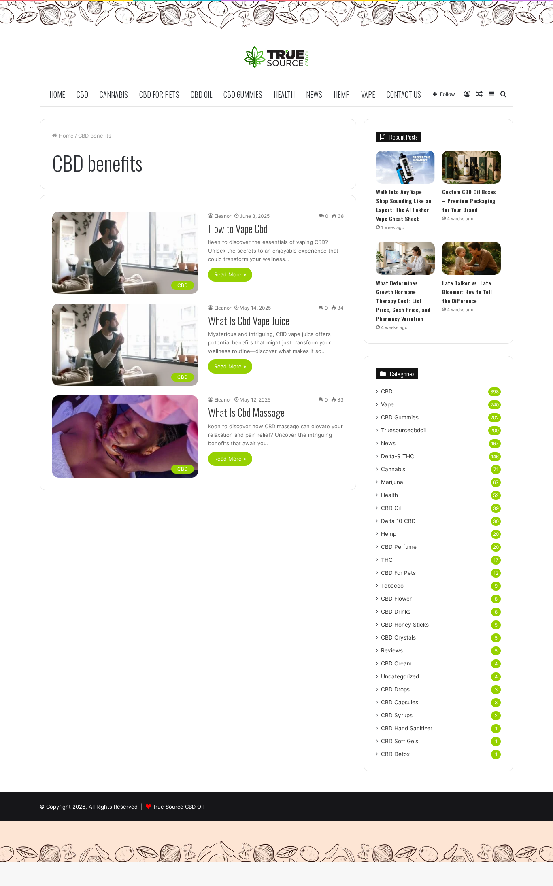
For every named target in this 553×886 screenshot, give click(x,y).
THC (387, 560)
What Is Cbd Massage (246, 412)
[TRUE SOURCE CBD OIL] (277, 57)
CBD (82, 94)
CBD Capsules (399, 702)
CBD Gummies (242, 94)
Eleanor (222, 216)
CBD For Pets (159, 94)
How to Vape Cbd (238, 228)
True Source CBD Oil (178, 806)
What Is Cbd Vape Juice (248, 320)
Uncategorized (400, 676)
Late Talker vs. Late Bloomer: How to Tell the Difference (467, 291)
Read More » (230, 274)
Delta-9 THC (397, 456)
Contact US (404, 94)
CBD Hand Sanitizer (406, 728)
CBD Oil (201, 94)
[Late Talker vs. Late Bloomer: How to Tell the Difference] (471, 258)
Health (284, 94)
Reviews (392, 650)
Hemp (342, 94)
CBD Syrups (397, 715)
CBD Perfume (399, 547)
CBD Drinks (395, 611)
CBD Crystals (398, 637)
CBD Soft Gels (399, 741)
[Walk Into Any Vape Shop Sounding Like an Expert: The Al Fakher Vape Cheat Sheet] (405, 167)
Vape (368, 94)
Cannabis (114, 94)
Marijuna (392, 482)
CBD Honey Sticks (405, 624)
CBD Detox (395, 754)
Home (57, 94)
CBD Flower (396, 598)
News (314, 94)
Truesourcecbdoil (403, 430)
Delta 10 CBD (398, 521)
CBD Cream (396, 663)
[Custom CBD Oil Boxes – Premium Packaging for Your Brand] (471, 167)
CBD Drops (395, 689)
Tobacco (392, 585)
